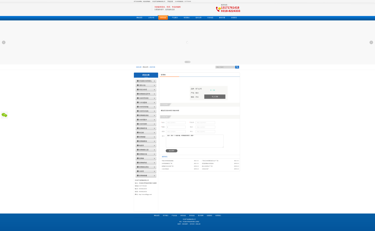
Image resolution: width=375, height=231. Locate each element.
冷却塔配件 (143, 119)
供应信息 (183, 215)
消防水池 (142, 85)
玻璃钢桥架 (143, 141)
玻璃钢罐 (142, 137)
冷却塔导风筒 (144, 98)
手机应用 (170, 1)
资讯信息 (192, 215)
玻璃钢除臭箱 (144, 115)
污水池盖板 (143, 102)
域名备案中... (185, 224)
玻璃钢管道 (143, 128)
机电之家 (198, 224)
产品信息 (174, 215)
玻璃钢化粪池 (144, 167)
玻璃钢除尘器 (144, 150)
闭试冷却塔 (143, 89)
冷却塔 (141, 171)
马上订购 (215, 96)
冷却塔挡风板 (144, 107)
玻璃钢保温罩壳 (144, 94)
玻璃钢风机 (143, 162)
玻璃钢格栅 (143, 175)
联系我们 (218, 215)
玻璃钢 (141, 158)
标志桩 (141, 132)
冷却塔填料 (143, 124)
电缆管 (141, 145)
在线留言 (209, 215)
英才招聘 (200, 215)
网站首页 (145, 67)
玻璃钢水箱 (143, 154)
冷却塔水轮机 (144, 111)
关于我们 (165, 215)
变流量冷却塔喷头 (145, 81)
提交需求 (171, 150)
